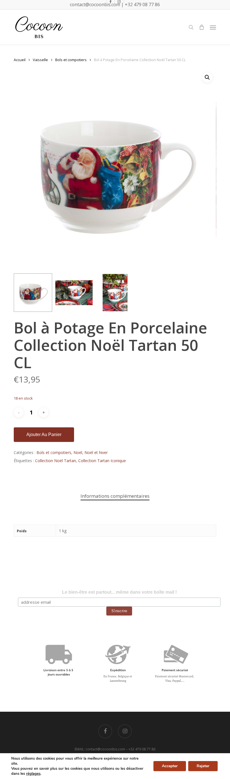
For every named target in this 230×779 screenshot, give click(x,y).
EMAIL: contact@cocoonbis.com (100, 749)
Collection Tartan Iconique (102, 460)
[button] (213, 27)
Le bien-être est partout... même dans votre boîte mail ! (119, 592)
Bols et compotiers (71, 59)
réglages (33, 773)
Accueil (20, 59)
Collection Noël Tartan (55, 460)
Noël (77, 452)
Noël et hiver (96, 452)
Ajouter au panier (43, 434)
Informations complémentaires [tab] (115, 496)
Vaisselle (40, 59)
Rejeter (203, 766)
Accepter (170, 766)
